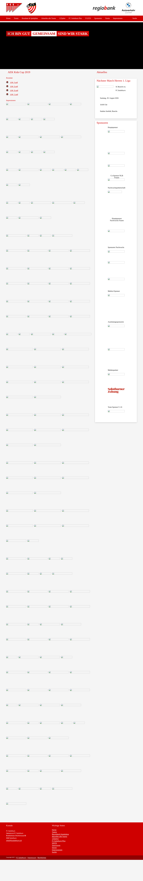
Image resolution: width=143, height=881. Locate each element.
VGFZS (88, 18)
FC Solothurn (21, 857)
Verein (107, 18)
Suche (134, 18)
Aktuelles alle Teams (48, 18)
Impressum (32, 857)
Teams (16, 18)
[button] (10, 45)
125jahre (62, 18)
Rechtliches (42, 857)
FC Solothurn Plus (75, 18)
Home (8, 18)
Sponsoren (98, 18)
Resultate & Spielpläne (30, 18)
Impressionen (117, 18)
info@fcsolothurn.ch (14, 840)
